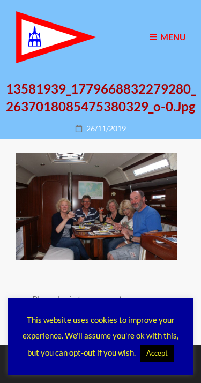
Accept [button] (157, 353)
